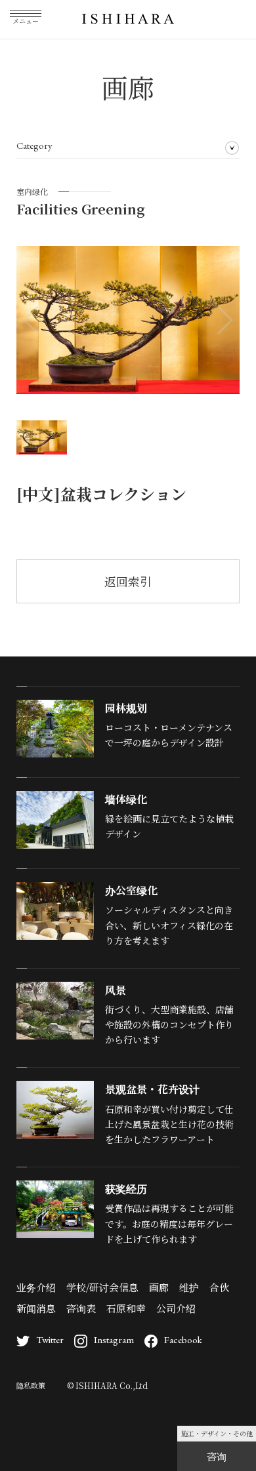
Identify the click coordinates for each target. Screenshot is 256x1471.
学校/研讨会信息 (102, 1287)
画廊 (159, 1287)
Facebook (183, 1339)
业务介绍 (36, 1287)
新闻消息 (36, 1308)
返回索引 (128, 581)
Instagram (114, 1339)
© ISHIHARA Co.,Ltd (107, 1385)
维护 (189, 1287)
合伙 (219, 1287)
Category (34, 145)
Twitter (50, 1339)
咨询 (216, 1456)
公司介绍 (176, 1308)
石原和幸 (126, 1308)
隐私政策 (30, 1385)
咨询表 (81, 1308)
